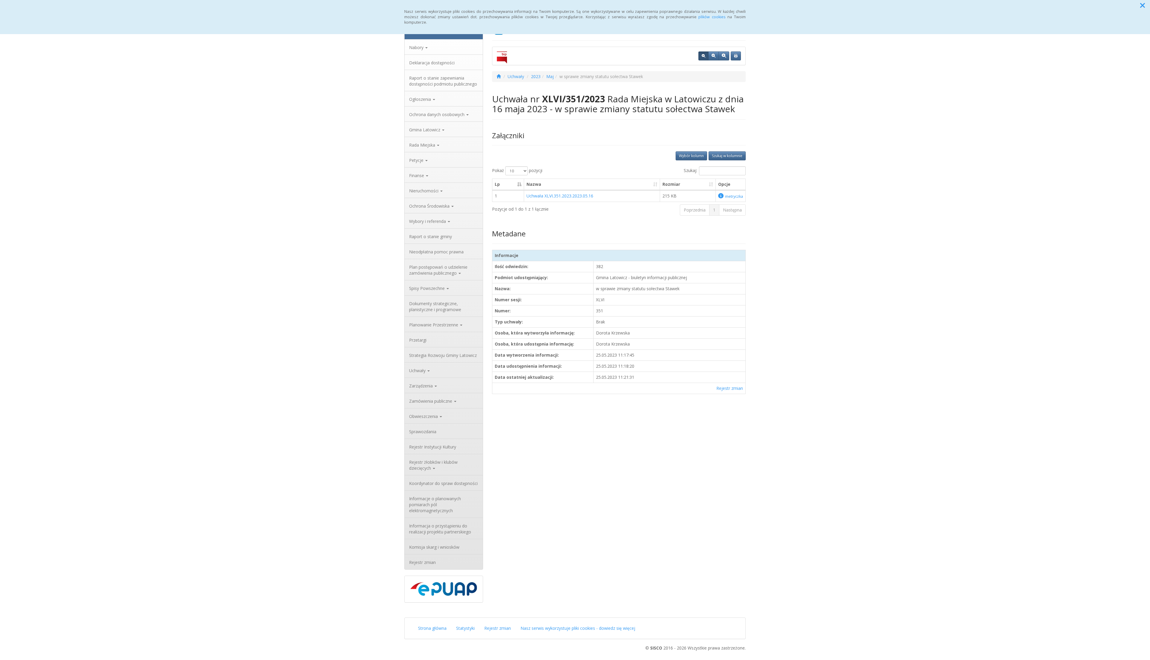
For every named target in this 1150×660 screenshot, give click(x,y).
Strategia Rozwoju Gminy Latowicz (443, 355)
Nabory (417, 47)
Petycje (417, 160)
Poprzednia (695, 210)
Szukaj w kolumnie (727, 155)
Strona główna (432, 628)
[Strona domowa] (499, 76)
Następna (732, 210)
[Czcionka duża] (723, 55)
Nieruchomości (424, 191)
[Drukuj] (736, 55)
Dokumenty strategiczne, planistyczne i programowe (435, 306)
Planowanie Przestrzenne (434, 325)
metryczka (734, 196)
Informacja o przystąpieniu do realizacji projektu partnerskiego (440, 529)
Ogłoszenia (420, 99)
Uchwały (418, 370)
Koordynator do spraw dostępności (443, 483)
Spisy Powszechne (427, 288)
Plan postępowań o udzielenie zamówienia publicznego (438, 270)
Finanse (417, 175)
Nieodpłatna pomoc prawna (436, 252)
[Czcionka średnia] (713, 55)
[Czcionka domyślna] (703, 55)
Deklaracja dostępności (432, 63)
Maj (550, 76)
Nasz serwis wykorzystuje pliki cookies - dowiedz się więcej (577, 628)
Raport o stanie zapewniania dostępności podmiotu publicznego (443, 81)
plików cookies (712, 16)
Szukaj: (690, 170)
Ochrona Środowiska (430, 206)
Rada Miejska (422, 145)
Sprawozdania (422, 431)
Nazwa (533, 184)
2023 (536, 76)
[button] (1143, 5)
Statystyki (465, 628)
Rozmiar (671, 184)
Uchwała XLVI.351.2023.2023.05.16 (559, 196)
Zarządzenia (421, 386)
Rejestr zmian (422, 562)
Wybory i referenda (428, 221)
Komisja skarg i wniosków (434, 547)
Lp (497, 184)
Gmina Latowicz (425, 130)
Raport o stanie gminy (430, 236)
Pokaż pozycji (517, 170)
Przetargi (417, 340)
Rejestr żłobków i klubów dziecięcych (433, 465)
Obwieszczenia (424, 416)
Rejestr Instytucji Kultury (432, 447)
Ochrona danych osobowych (437, 114)
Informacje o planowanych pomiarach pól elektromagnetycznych (435, 504)
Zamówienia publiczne (431, 401)
